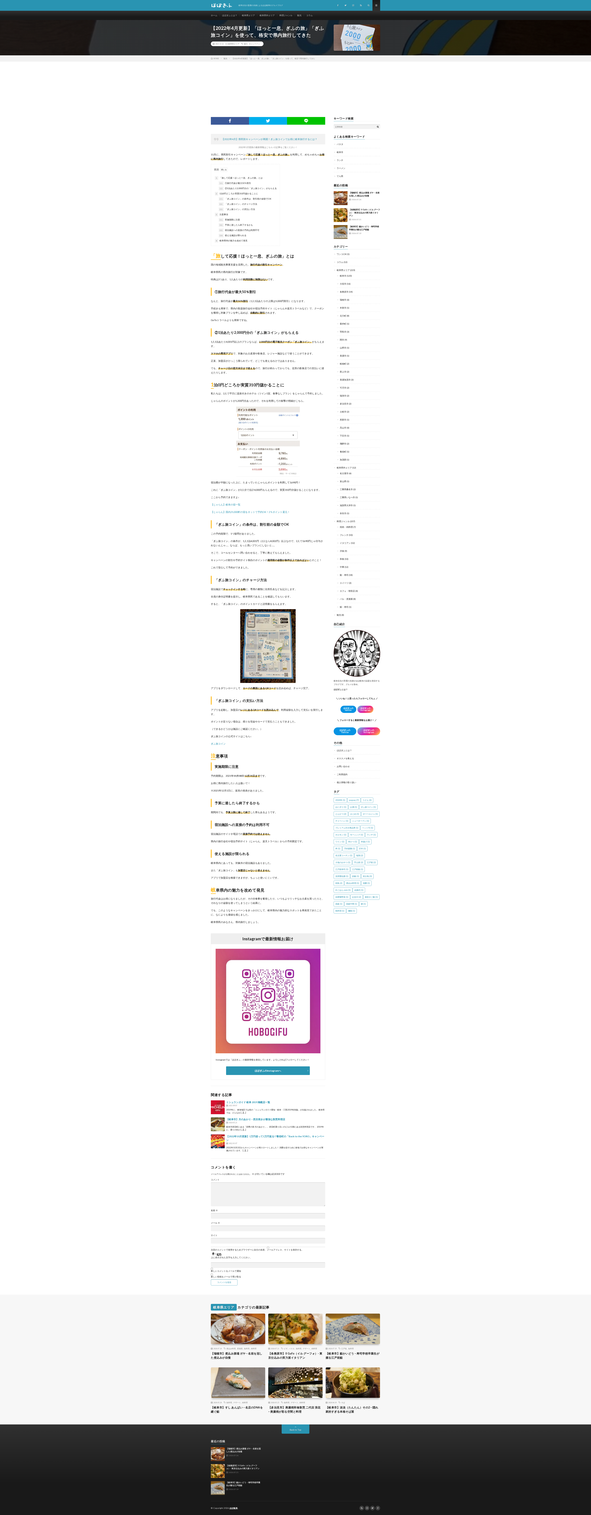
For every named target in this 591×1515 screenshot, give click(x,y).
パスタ (340, 144)
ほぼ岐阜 (233, 1508)
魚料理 (246, 1348)
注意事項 (222, 214)
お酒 (353, 807)
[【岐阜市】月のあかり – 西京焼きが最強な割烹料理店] (218, 1124)
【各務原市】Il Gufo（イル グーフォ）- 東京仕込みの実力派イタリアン (364, 212)
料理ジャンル (285, 15)
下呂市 (343, 435)
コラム (309, 15)
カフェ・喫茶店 (347, 591)
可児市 (343, 387)
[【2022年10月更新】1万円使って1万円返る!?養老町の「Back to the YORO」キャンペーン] (218, 1141)
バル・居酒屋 (346, 599)
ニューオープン (360, 821)
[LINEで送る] (306, 121)
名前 (214, 1210)
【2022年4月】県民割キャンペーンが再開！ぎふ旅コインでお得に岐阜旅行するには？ (269, 139)
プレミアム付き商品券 (346, 828)
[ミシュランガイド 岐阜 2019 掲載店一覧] (218, 1107)
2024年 (340, 800)
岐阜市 (340, 152)
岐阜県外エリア (267, 15)
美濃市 (343, 355)
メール (215, 1223)
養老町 (343, 451)
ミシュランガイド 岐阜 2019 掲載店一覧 (248, 1102)
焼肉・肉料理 (346, 527)
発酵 (366, 883)
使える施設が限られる (233, 235)
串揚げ (365, 841)
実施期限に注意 (230, 219)
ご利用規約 (342, 774)
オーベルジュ (370, 814)
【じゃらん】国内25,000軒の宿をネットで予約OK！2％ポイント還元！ (250, 511)
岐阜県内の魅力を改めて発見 (231, 240)
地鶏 (359, 855)
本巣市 (343, 307)
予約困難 (349, 848)
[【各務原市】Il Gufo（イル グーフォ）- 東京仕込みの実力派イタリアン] (341, 215)
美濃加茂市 (345, 379)
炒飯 (355, 876)
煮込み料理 (352, 883)
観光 (299, 15)
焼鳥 (338, 883)
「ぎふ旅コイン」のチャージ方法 (238, 204)
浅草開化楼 (341, 876)
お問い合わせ (343, 766)
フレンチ (344, 535)
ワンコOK (342, 254)
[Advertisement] (295, 84)
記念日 (356, 897)
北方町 (343, 315)
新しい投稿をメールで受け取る (226, 1277)
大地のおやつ (342, 862)
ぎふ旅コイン (218, 743)
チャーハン (341, 821)
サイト (214, 1235)
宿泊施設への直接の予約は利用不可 (239, 230)
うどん (367, 800)
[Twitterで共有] (268, 121)
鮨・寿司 (344, 575)
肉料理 (253, 1348)
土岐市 (343, 411)
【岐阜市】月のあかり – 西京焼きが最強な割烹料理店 (255, 1119)
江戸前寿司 (341, 869)
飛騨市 (343, 443)
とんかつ (340, 814)
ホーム (214, 15)
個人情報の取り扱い (346, 782)
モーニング (356, 834)
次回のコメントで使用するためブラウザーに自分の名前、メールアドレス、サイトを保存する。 (257, 1250)
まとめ (354, 814)
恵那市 (343, 419)
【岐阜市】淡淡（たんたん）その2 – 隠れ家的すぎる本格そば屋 (352, 1409)
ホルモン (340, 834)
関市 (342, 339)
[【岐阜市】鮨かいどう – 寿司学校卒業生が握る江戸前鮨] (341, 232)
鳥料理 (339, 911)
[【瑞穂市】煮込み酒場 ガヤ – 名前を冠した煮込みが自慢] (341, 198)
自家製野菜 (341, 897)
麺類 (351, 911)
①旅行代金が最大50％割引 (235, 183)
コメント (215, 1180)
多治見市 (344, 403)
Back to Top (295, 1429)
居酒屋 (240, 1348)
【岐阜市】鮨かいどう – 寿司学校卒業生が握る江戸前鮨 (353, 1355)
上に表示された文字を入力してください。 (231, 1257)
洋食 (342, 551)
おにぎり (340, 807)
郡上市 (343, 371)
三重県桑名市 (346, 489)
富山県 (343, 481)
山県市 (343, 347)
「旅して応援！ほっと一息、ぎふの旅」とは (239, 177)
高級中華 (351, 904)
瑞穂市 (343, 299)
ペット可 (367, 828)
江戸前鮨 (357, 869)
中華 (342, 567)
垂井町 (343, 323)
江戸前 (371, 862)
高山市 (343, 427)
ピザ (285, 1348)
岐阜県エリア (248, 15)
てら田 (340, 176)
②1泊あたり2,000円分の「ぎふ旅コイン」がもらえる (248, 188)
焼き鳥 (367, 876)
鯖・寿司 (344, 607)
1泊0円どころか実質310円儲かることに (237, 193)
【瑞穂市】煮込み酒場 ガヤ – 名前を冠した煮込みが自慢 (236, 1355)
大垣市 (343, 283)
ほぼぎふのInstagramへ (268, 1070)
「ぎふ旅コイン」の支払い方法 (237, 209)
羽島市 (343, 331)
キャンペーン (254, 44)
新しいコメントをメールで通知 (226, 1271)
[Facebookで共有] (230, 121)
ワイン (339, 841)
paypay (354, 800)
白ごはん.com (343, 890)
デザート (306, 1348)
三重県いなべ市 (347, 497)
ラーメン (341, 168)
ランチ (340, 160)
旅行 (246, 44)
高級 (338, 904)
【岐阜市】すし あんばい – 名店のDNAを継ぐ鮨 (237, 1409)
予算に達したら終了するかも (236, 225)
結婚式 (358, 890)
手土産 (358, 862)
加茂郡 (343, 459)
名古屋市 (344, 473)
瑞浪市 (343, 395)
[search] (378, 126)
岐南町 (343, 363)
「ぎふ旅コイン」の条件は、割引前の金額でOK (245, 198)
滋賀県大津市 (346, 505)
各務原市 (344, 291)
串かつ (352, 841)
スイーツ (344, 583)
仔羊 (362, 848)
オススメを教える (345, 758)
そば (343, 1402)
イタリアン (345, 543)
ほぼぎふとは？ (229, 15)
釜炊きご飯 (371, 897)
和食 (342, 559)
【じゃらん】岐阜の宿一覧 (225, 504)
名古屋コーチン (343, 855)
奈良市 (343, 513)
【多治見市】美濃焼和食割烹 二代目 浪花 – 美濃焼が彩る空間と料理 (294, 1409)
